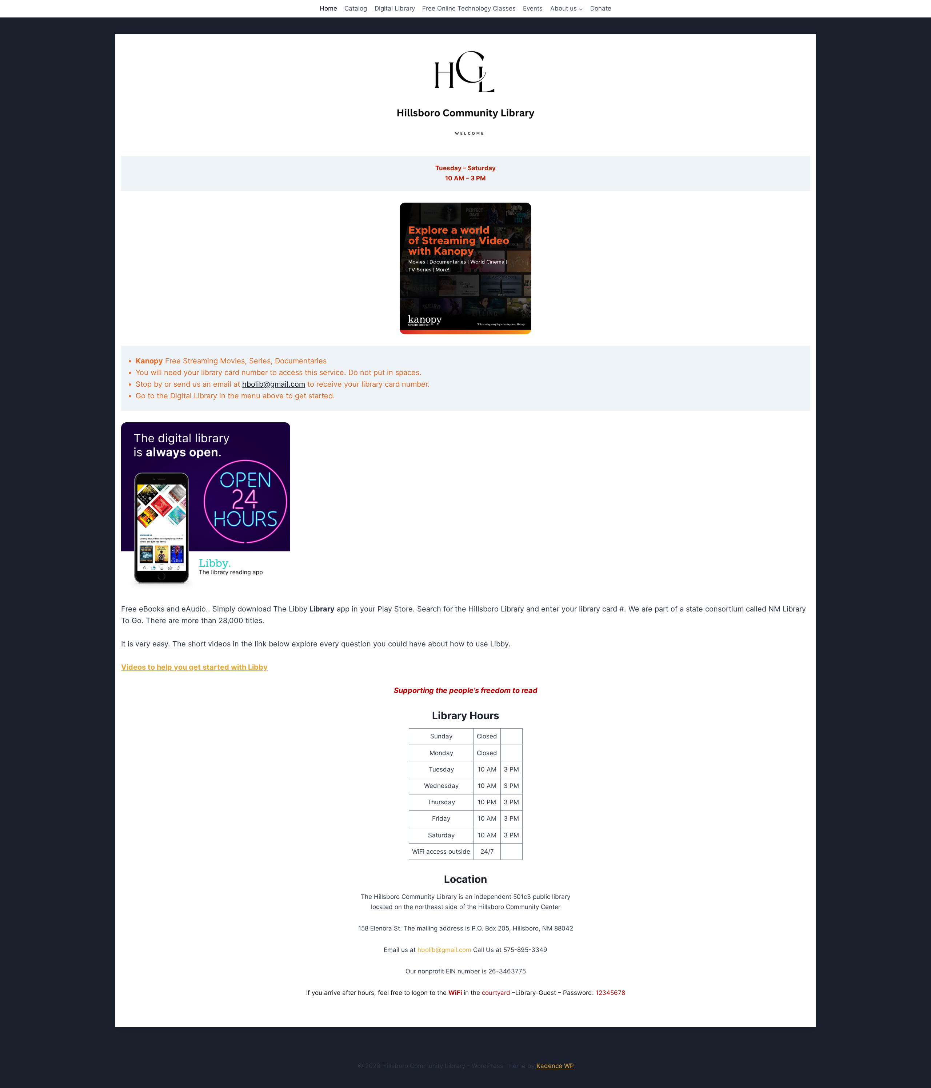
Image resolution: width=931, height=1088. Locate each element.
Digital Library (395, 8)
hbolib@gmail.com (273, 384)
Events (533, 8)
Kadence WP (555, 1065)
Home (328, 8)
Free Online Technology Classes (469, 8)
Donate (600, 8)
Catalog (355, 8)
